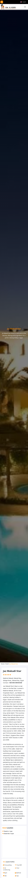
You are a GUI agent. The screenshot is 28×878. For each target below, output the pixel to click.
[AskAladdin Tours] (8, 7)
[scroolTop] (25, 875)
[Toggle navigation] (25, 6)
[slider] (7, 674)
